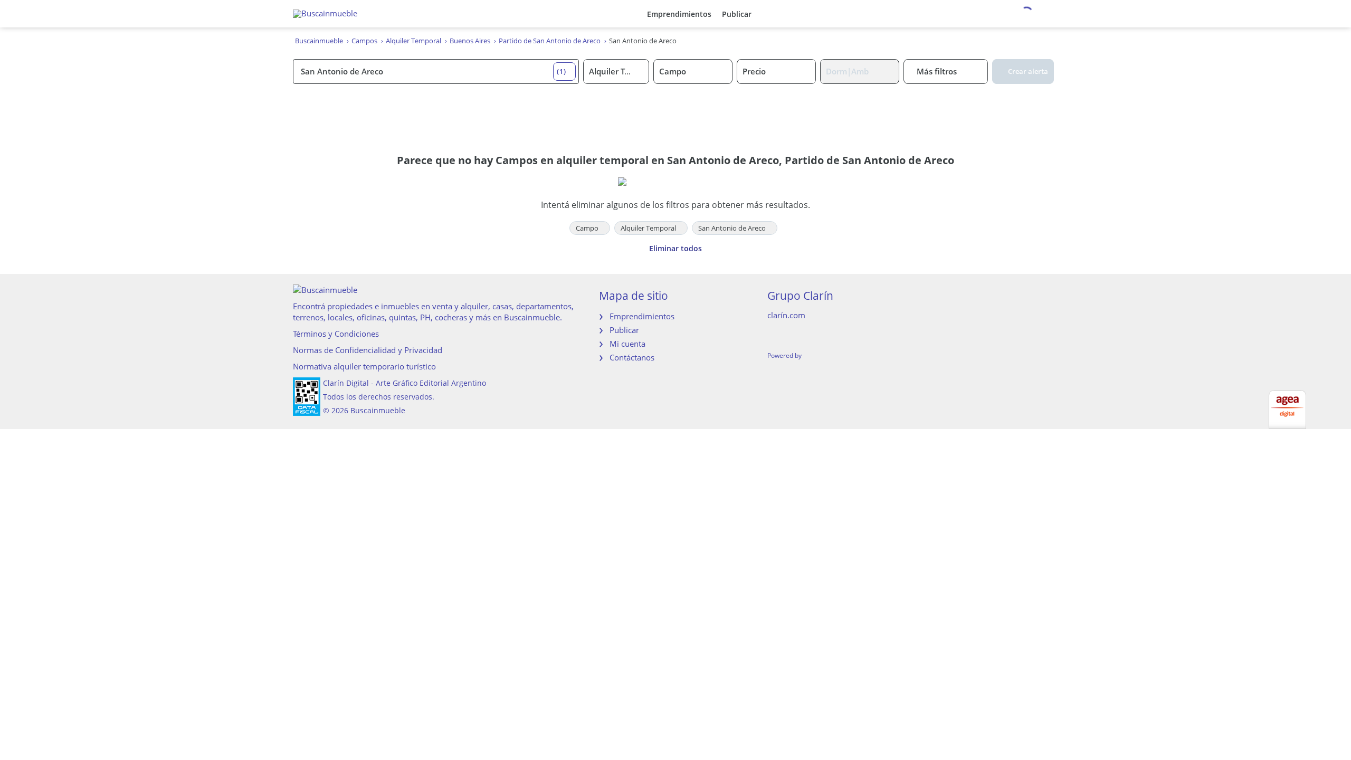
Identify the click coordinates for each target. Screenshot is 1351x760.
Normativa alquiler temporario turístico (364, 366)
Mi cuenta (627, 343)
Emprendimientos (679, 14)
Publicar (736, 14)
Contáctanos (632, 357)
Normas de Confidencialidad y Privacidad (367, 350)
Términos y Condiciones (336, 333)
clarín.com (786, 315)
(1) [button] (561, 71)
